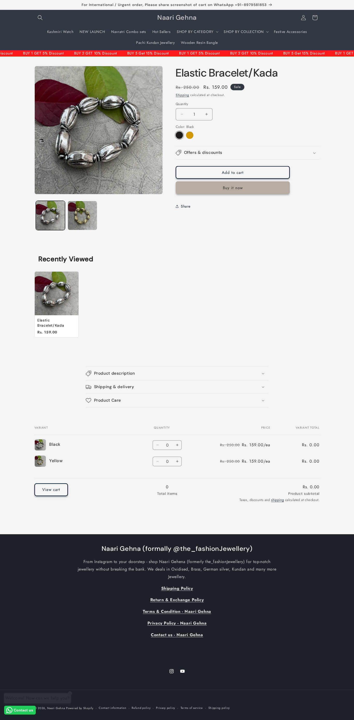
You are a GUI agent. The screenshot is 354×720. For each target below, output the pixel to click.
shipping (277, 499)
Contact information (112, 708)
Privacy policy (165, 708)
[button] (40, 17)
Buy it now (233, 188)
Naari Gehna (56, 708)
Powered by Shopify (80, 708)
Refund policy (141, 708)
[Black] (179, 135)
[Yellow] (189, 135)
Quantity (182, 103)
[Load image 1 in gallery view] (50, 215)
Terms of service (192, 708)
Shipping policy (219, 708)
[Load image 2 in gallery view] (82, 215)
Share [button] (185, 206)
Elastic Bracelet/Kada (50, 323)
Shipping (182, 95)
